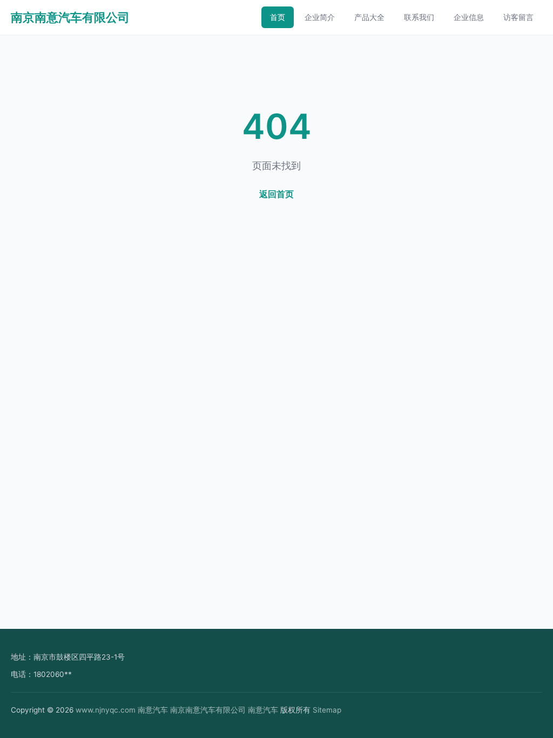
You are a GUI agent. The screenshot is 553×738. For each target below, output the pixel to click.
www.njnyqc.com (106, 710)
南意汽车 (153, 710)
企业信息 (469, 17)
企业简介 (320, 17)
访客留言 (518, 17)
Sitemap (327, 710)
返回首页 (276, 194)
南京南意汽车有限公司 (70, 17)
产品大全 (369, 17)
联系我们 (419, 17)
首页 (277, 17)
